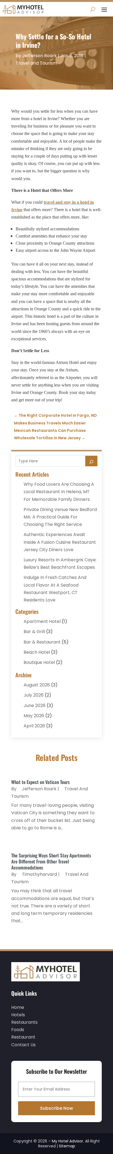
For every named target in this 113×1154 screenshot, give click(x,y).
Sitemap (67, 1146)
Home (17, 1007)
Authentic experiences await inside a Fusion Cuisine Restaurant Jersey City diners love (60, 542)
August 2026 (37, 685)
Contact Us (23, 1045)
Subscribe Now (56, 1108)
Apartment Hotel (42, 621)
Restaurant (23, 1037)
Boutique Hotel (39, 662)
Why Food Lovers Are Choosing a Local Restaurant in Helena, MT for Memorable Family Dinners (59, 491)
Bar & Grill (34, 631)
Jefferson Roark (39, 56)
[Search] (91, 460)
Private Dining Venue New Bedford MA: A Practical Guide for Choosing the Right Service (60, 517)
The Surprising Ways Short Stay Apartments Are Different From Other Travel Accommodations (51, 861)
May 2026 (34, 716)
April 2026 (34, 726)
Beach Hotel (37, 652)
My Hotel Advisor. (68, 1141)
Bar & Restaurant (42, 642)
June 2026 (35, 705)
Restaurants (24, 1022)
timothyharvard (39, 874)
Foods (17, 1029)
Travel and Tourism (36, 63)
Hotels (18, 1015)
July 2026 (34, 695)
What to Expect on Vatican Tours (40, 781)
